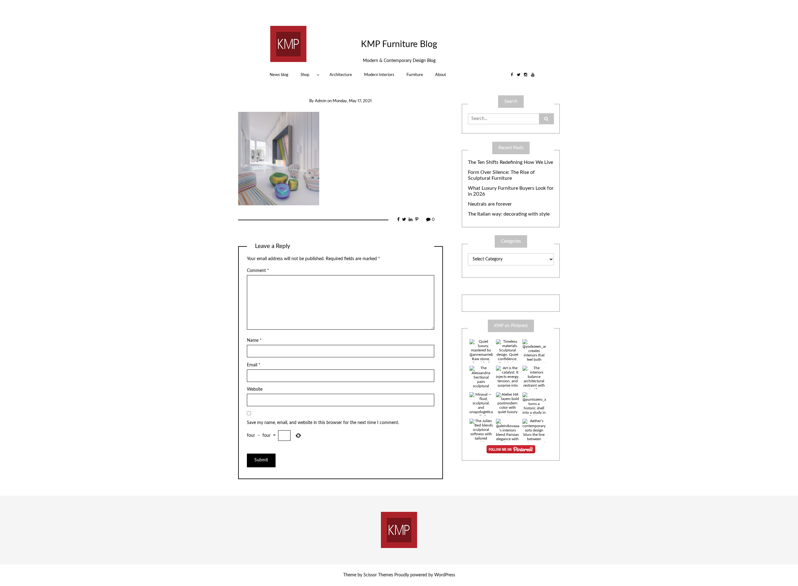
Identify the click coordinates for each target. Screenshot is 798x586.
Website (254, 389)
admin (320, 101)
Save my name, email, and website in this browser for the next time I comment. (323, 423)
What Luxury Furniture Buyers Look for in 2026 (511, 191)
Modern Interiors (379, 75)
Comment (258, 271)
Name (254, 340)
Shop (304, 75)
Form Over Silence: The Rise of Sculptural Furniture (501, 175)
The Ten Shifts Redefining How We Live (510, 162)
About (440, 75)
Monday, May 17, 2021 (352, 101)
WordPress (444, 575)
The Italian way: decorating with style (509, 214)
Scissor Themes (378, 575)
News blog (279, 75)
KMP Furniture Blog (399, 44)
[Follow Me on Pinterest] (511, 449)
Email (253, 365)
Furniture (414, 75)
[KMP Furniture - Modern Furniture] (288, 43)
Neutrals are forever (490, 204)
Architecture (340, 75)
